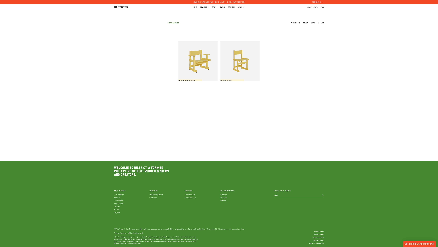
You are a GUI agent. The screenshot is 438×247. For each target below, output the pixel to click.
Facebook (223, 198)
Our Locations (119, 195)
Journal (116, 210)
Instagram (223, 195)
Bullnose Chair (225, 80)
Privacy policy (319, 234)
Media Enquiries (190, 198)
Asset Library (118, 204)
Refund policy (319, 231)
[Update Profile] (321, 195)
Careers (117, 207)
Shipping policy (318, 240)
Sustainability (118, 201)
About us (117, 198)
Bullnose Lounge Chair (186, 80)
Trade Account (190, 195)
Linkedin (223, 201)
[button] (317, 2)
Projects (117, 213)
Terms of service (318, 237)
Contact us (153, 198)
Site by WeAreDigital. (316, 243)
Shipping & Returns (156, 195)
